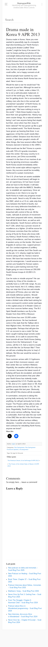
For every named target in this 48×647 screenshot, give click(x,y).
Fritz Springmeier (19, 447)
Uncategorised (23, 449)
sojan (13, 444)
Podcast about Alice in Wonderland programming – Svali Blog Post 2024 (25, 608)
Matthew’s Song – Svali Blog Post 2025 (23, 591)
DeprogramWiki (24, 3)
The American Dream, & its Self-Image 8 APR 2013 (23, 460)
